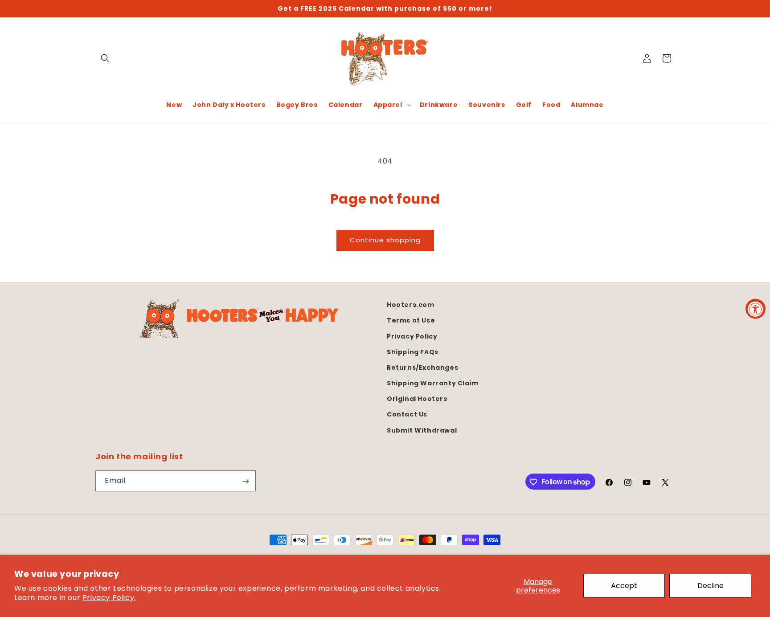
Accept (624, 585)
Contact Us (407, 414)
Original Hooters (417, 398)
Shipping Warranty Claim (433, 382)
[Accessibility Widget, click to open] (755, 308)
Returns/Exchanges (422, 367)
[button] (105, 58)
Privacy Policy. (109, 597)
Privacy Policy (412, 335)
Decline (710, 585)
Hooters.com (410, 304)
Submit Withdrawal (422, 429)
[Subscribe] (245, 481)
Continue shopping (385, 240)
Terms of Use (411, 320)
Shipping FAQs (412, 351)
